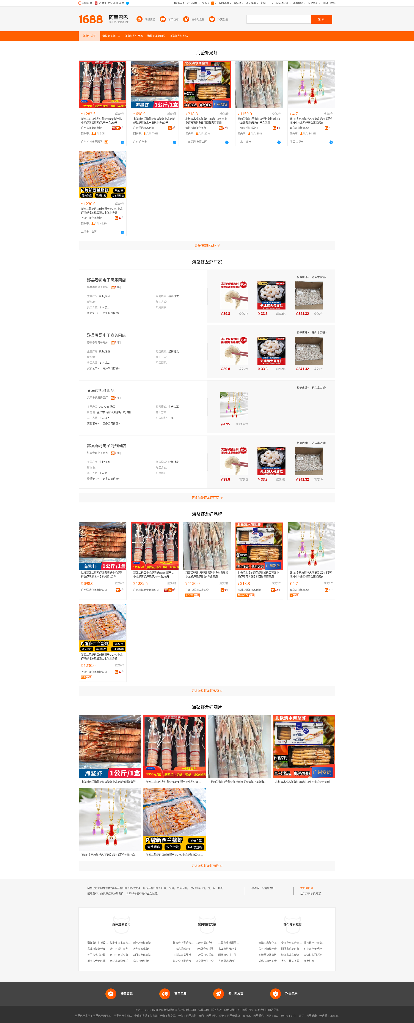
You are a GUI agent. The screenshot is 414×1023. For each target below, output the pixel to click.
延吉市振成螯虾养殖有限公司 (149, 948)
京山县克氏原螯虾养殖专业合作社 (129, 955)
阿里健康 (311, 1015)
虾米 (221, 1015)
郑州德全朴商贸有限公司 (318, 942)
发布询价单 (306, 888)
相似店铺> (303, 277)
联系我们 (260, 1010)
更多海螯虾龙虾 (205, 245)
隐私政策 (229, 1010)
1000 (171, 418)
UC (276, 1015)
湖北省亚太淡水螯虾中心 (124, 942)
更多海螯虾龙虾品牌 (205, 691)
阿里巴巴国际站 (102, 1015)
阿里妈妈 (211, 1015)
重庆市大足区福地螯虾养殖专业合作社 (109, 961)
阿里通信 (258, 1015)
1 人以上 (105, 307)
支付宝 (284, 1015)
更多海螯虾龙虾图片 (205, 866)
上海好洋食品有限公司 (93, 217)
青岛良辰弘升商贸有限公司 (296, 942)
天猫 (162, 1015)
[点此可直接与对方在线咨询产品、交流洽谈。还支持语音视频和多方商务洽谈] (122, 142)
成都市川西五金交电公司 (273, 961)
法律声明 (203, 1010)
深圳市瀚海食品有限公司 (197, 127)
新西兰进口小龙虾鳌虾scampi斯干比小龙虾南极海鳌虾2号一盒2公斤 (101, 120)
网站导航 (273, 1010)
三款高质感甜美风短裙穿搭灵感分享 (239, 942)
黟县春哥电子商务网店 (106, 280)
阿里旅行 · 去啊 (195, 1015)
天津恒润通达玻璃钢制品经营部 (322, 955)
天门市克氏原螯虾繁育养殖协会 (105, 955)
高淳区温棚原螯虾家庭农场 (148, 942)
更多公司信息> (111, 313)
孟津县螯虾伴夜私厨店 (100, 948)
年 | (118, 287)
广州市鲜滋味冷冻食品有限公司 (249, 127)
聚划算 (172, 1015)
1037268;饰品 (107, 406)
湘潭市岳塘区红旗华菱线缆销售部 (300, 948)
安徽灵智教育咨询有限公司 (274, 955)
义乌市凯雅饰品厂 (300, 127)
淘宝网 (154, 1015)
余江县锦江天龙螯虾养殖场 (125, 948)
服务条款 (216, 1010)
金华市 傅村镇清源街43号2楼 (114, 412)
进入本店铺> (319, 277)
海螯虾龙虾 (268, 888)
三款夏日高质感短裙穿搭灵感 (212, 955)
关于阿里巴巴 (245, 1010)
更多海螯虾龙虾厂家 (205, 497)
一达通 (323, 1015)
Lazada (334, 1015)
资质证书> (93, 313)
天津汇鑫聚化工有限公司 (273, 942)
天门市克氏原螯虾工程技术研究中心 (153, 955)
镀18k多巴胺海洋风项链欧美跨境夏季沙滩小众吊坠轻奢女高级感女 (311, 120)
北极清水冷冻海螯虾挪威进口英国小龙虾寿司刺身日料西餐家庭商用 (206, 120)
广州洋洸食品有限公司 (145, 127)
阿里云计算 (233, 1015)
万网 (268, 1015)
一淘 (180, 1015)
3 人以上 (105, 418)
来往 (293, 1015)
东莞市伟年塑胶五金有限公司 (320, 948)
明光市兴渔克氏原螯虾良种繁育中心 (130, 961)
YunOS (247, 1015)
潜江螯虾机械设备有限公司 (102, 942)
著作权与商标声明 (185, 1010)
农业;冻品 (104, 296)
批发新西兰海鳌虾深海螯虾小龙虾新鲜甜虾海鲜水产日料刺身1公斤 (154, 120)
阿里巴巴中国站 (123, 1015)
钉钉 (301, 1015)
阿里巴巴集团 (82, 1015)
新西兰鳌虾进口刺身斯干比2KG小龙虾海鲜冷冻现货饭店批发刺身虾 (101, 210)
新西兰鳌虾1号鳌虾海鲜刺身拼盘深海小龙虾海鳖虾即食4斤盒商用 (259, 120)
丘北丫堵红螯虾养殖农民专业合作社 (153, 961)
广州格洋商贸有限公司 (93, 127)
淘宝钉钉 (309, 961)
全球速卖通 (140, 1015)
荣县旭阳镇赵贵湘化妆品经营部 (277, 948)
